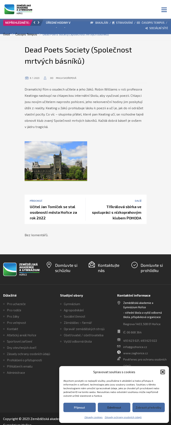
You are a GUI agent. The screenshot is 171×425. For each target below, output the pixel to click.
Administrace (16, 372)
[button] (163, 372)
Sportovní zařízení (19, 341)
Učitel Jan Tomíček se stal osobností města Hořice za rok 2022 (53, 212)
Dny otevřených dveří (21, 347)
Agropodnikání (74, 310)
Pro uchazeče (16, 304)
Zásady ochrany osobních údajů (123, 417)
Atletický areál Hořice (21, 335)
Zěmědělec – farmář (78, 322)
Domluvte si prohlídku (152, 268)
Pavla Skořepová (66, 78)
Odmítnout (114, 407)
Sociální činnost (74, 316)
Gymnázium (72, 304)
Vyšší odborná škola (78, 341)
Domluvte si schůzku (66, 268)
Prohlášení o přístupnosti (24, 360)
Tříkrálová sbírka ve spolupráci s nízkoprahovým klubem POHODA (116, 212)
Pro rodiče (14, 310)
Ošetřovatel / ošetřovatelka (83, 335)
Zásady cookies (93, 417)
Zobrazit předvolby (148, 407)
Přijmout (79, 407)
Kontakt (12, 329)
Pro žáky (13, 316)
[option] (62, 24)
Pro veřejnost (16, 322)
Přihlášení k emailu (20, 366)
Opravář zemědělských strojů (84, 329)
